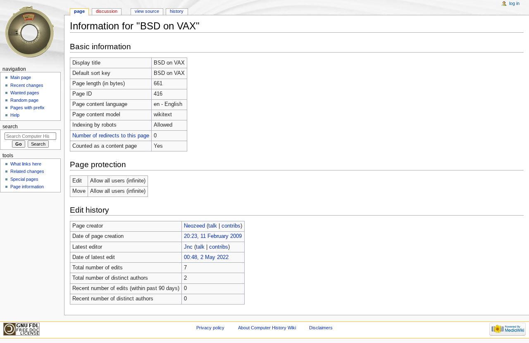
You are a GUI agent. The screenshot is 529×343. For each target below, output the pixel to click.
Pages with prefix (27, 107)
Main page (20, 77)
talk (212, 226)
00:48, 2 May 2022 (206, 257)
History (176, 11)
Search (10, 126)
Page (79, 11)
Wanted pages (24, 92)
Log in (514, 3)
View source (147, 11)
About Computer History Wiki (267, 327)
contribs (231, 226)
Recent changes (26, 85)
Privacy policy (210, 327)
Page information (27, 186)
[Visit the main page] (32, 32)
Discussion (106, 11)
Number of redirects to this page (110, 136)
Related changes (27, 171)
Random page (24, 100)
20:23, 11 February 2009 (213, 236)
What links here (25, 163)
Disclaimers (321, 327)
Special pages (24, 179)
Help (14, 115)
